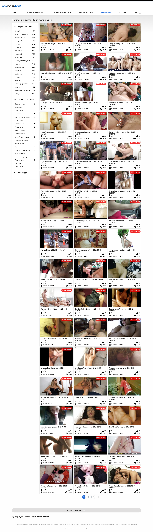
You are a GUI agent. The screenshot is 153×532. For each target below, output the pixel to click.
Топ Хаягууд (22, 172)
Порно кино (25, 167)
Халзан (25, 64)
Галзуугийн (25, 41)
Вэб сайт (122, 13)
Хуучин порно (25, 143)
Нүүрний (25, 70)
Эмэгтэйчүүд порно (25, 157)
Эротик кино (25, 124)
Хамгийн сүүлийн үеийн (34, 13)
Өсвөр (25, 77)
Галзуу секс (25, 127)
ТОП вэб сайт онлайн (26, 99)
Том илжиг (25, 57)
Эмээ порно (25, 114)
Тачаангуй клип (25, 104)
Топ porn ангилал (24, 26)
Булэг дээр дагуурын (25, 61)
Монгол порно (25, 130)
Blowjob (25, 31)
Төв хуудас (14, 12)
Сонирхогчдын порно (25, 150)
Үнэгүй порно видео (25, 137)
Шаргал (25, 87)
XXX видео (25, 107)
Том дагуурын (25, 37)
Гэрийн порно (25, 160)
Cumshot (25, 47)
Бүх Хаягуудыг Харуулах (76, 510)
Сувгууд (137, 13)
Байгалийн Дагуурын (25, 90)
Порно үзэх (25, 110)
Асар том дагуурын (25, 34)
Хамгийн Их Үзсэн (86, 13)
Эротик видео (25, 153)
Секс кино (25, 163)
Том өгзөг (25, 51)
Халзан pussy (25, 67)
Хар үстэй (25, 54)
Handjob (25, 94)
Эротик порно (25, 134)
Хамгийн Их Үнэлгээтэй (61, 13)
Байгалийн (25, 74)
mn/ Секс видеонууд (25, 140)
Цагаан (25, 44)
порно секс (67, 528)
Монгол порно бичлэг (25, 117)
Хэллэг (25, 80)
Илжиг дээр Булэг (25, 84)
